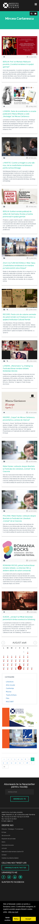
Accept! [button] (28, 919)
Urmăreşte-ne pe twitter (15, 868)
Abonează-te (19, 799)
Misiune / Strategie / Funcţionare (12, 829)
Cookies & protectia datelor (10, 858)
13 (20, 763)
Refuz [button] (16, 919)
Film (7, 698)
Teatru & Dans (11, 695)
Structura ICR (6, 835)
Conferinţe (10, 688)
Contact (4, 855)
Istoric (3, 842)
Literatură (9, 682)
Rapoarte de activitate (8, 838)
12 (15, 763)
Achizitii (4, 848)
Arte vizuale (10, 685)
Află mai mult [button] (13, 912)
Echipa (4, 832)
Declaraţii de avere (8, 845)
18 (27, 763)
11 (11, 763)
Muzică (8, 692)
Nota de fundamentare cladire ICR (13, 851)
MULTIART (10, 702)
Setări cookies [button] (7, 919)
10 (7, 763)
